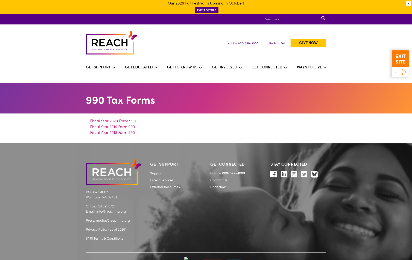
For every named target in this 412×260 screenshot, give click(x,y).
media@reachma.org (113, 220)
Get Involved (224, 67)
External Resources (165, 186)
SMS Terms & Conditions (104, 238)
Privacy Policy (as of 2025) (106, 229)
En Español (277, 43)
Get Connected (266, 67)
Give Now (308, 42)
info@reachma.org (111, 211)
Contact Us (218, 179)
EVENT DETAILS (206, 10)
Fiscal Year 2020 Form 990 (113, 120)
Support (156, 173)
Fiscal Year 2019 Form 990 (112, 126)
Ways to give (309, 67)
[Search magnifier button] (323, 18)
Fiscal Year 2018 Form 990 (112, 132)
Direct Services (161, 179)
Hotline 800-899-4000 (242, 43)
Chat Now (218, 186)
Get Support (98, 67)
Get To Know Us (182, 67)
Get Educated (139, 67)
